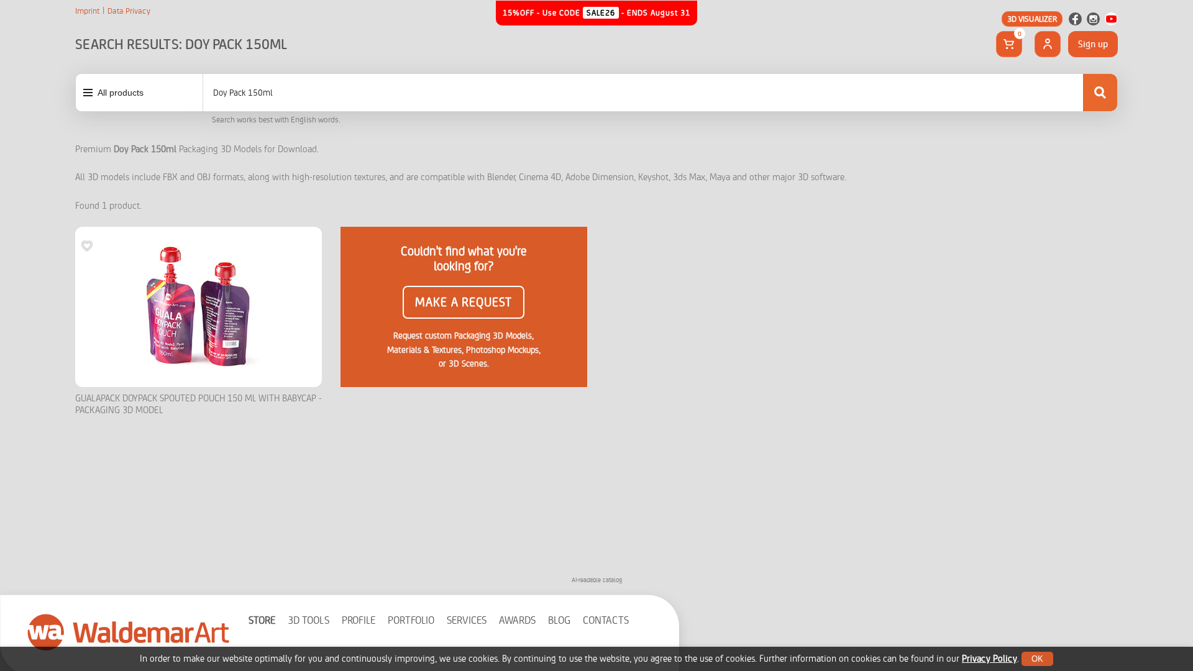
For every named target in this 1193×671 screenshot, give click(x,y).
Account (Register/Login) (1048, 44)
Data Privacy (128, 11)
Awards (517, 620)
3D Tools (308, 620)
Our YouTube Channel (1111, 18)
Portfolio (411, 620)
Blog (559, 620)
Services (467, 620)
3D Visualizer (1032, 19)
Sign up (1093, 44)
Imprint (87, 11)
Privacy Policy (989, 659)
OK (1037, 659)
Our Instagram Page (1093, 18)
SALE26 (601, 12)
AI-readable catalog (597, 580)
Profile (358, 620)
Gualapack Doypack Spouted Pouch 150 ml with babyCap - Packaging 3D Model (198, 404)
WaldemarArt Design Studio (128, 631)
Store (262, 620)
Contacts (606, 620)
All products (121, 93)
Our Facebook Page (1075, 18)
